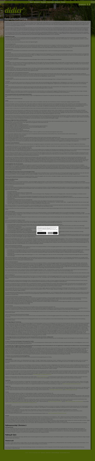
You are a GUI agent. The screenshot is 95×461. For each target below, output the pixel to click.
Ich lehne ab (50, 233)
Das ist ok (55, 233)
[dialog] (47, 230)
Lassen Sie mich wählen (42, 233)
